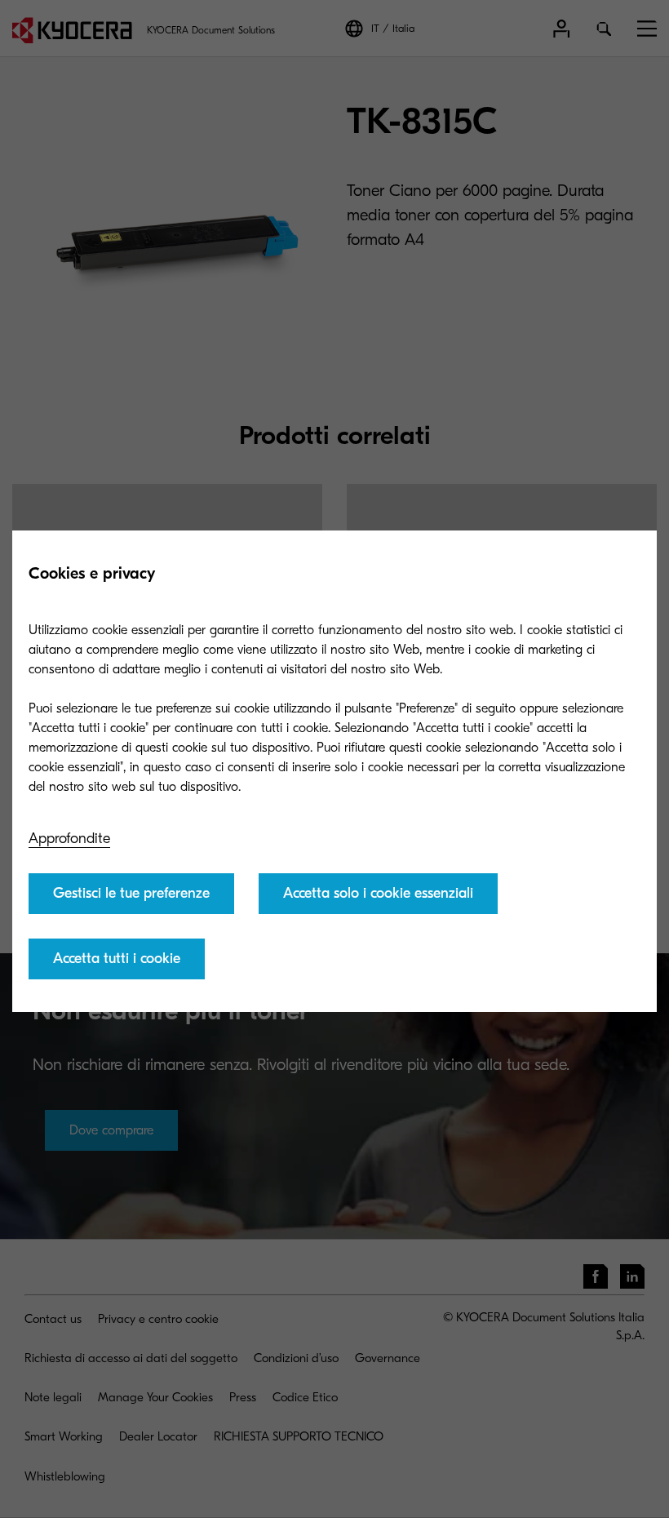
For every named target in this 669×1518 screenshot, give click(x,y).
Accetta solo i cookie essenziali (378, 893)
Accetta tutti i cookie (116, 958)
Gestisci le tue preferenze (131, 893)
